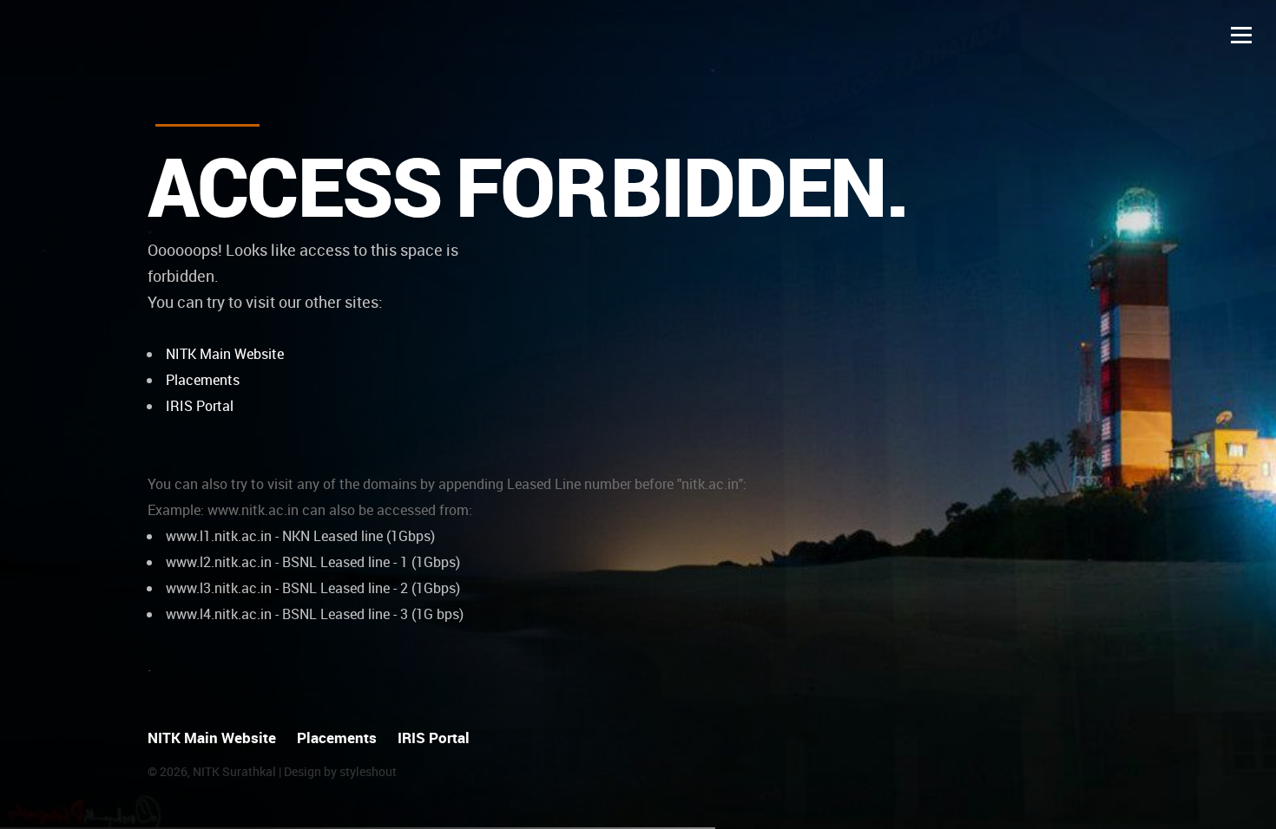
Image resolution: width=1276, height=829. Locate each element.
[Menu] (1241, 34)
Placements (203, 379)
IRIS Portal (199, 405)
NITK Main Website (225, 353)
